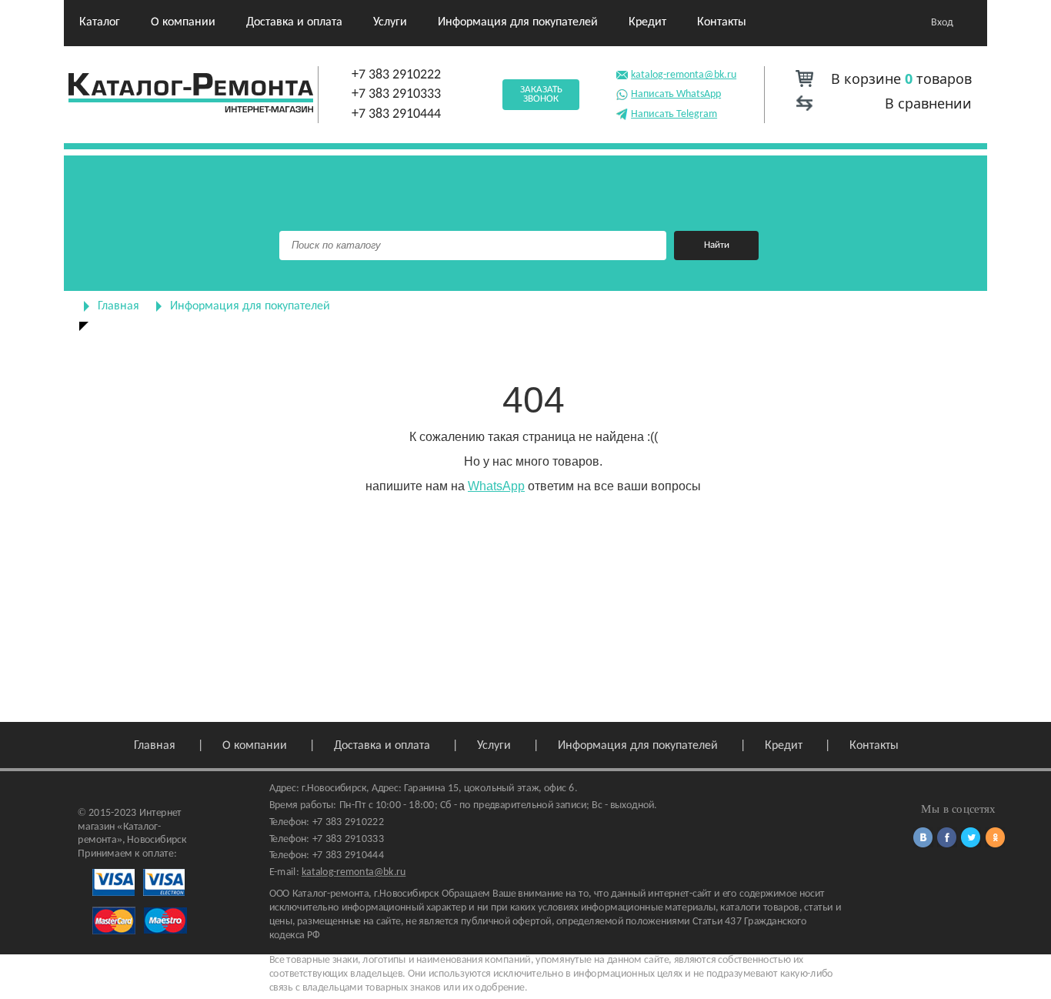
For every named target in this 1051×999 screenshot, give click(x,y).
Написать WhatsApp (676, 94)
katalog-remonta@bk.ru (683, 75)
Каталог (99, 22)
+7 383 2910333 (396, 94)
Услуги (390, 22)
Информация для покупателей (518, 22)
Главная (118, 306)
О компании (183, 22)
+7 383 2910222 (396, 75)
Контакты (721, 22)
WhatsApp (496, 486)
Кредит (647, 22)
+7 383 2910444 (396, 114)
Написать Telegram (674, 114)
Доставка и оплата (294, 22)
